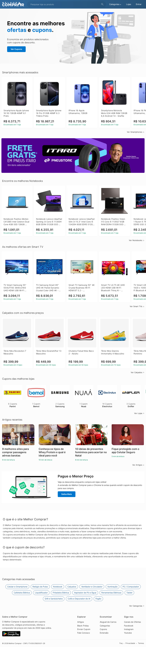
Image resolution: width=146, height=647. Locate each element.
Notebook (57, 586)
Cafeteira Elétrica (22, 592)
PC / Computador (131, 586)
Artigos (80, 622)
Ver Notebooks (135, 240)
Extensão (104, 633)
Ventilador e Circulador (91, 586)
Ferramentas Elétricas (111, 592)
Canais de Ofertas (132, 622)
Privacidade (130, 643)
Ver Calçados (136, 372)
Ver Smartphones (134, 132)
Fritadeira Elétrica (61, 592)
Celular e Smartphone (17, 586)
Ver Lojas (138, 413)
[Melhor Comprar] (14, 4)
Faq (120, 643)
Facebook (128, 625)
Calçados (71, 586)
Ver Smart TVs (136, 306)
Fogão (98, 598)
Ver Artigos (137, 465)
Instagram (128, 629)
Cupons (103, 629)
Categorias (105, 625)
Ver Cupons (16, 49)
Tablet (129, 592)
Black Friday (83, 625)
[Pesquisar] (102, 4)
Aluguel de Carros (108, 622)
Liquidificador (41, 592)
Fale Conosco (83, 633)
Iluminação (112, 586)
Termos (141, 643)
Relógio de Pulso (40, 586)
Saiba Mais (66, 494)
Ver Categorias (135, 606)
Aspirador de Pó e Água (85, 592)
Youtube (128, 633)
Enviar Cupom (83, 629)
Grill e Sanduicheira (54, 598)
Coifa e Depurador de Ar (79, 598)
